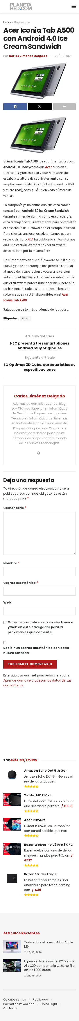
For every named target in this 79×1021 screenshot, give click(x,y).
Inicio (7, 22)
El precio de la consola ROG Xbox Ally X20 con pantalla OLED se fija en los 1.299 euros (49, 965)
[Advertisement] (39, 720)
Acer (48, 167)
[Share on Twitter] (40, 106)
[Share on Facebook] (15, 106)
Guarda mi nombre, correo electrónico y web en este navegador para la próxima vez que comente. (40, 627)
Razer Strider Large (40, 874)
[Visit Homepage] (21, 6)
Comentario (15, 508)
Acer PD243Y (34, 820)
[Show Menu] (74, 6)
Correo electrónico (21, 583)
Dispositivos (22, 22)
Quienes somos (14, 999)
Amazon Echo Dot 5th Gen (46, 770)
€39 (37, 890)
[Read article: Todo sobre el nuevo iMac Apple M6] (12, 946)
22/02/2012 (63, 56)
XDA (30, 239)
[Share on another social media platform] (64, 106)
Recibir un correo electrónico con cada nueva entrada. (36, 650)
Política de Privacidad (18, 1004)
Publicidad (40, 999)
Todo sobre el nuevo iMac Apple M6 (48, 944)
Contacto (10, 1008)
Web (7, 602)
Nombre (11, 563)
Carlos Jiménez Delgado (28, 56)
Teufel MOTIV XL (37, 795)
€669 (68, 806)
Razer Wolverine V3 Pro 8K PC (48, 844)
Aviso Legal (49, 1004)
